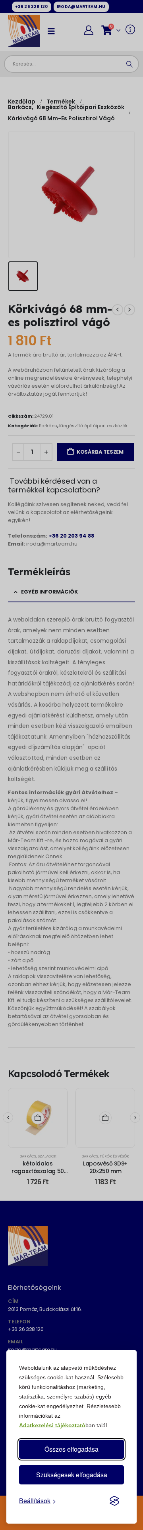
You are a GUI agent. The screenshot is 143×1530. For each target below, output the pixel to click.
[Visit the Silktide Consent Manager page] (114, 1500)
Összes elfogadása (71, 1449)
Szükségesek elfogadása (71, 1474)
